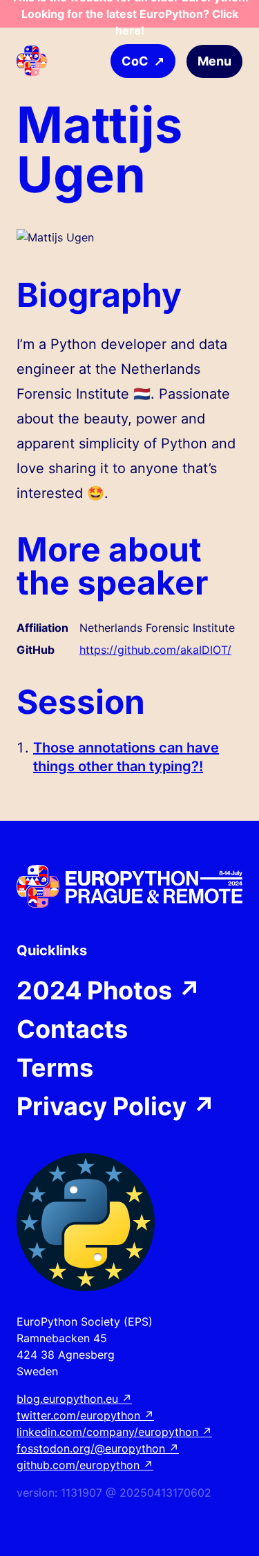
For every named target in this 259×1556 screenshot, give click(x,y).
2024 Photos (109, 990)
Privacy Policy (116, 1106)
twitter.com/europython (85, 1415)
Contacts (72, 1029)
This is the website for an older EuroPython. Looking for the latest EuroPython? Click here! (130, 14)
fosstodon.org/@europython (98, 1448)
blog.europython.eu (74, 1399)
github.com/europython (85, 1465)
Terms (55, 1067)
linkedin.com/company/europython (114, 1432)
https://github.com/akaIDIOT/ (155, 650)
